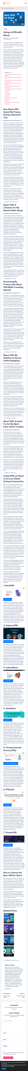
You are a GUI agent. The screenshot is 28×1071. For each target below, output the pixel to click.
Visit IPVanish (7, 804)
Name (5, 1033)
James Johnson (10, 965)
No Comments (8, 39)
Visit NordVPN (8, 599)
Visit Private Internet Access (11, 763)
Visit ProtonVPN (8, 845)
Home (3, 8)
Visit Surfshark (8, 720)
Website (5, 1046)
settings (12, 1066)
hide (11, 72)
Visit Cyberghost (8, 680)
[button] (8, 988)
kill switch (9, 777)
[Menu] (25, 3)
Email (5, 1039)
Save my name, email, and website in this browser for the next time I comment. (13, 1053)
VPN (5, 29)
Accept (4, 1068)
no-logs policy (19, 614)
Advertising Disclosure (8, 47)
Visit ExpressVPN (8, 641)
